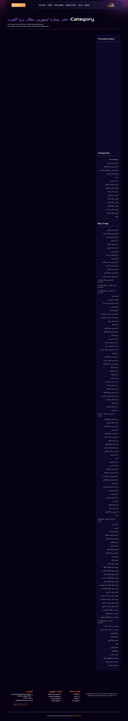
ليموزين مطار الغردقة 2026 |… (107, 119)
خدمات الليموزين (71, 5)
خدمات (26, 85)
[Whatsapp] (18, 704)
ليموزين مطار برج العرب (18, 85)
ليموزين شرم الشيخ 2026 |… (106, 93)
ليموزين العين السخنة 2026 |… (107, 67)
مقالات (10, 85)
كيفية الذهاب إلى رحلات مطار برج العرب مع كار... (30, 149)
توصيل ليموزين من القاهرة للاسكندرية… (108, 145)
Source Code (77, 715)
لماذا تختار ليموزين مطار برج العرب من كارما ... (29, 87)
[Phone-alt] (14, 704)
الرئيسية (86, 5)
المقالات (49, 5)
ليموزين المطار (59, 5)
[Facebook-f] (25, 704)
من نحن (80, 5)
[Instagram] (22, 704)
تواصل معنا (42, 5)
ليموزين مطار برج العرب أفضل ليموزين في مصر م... (31, 206)
